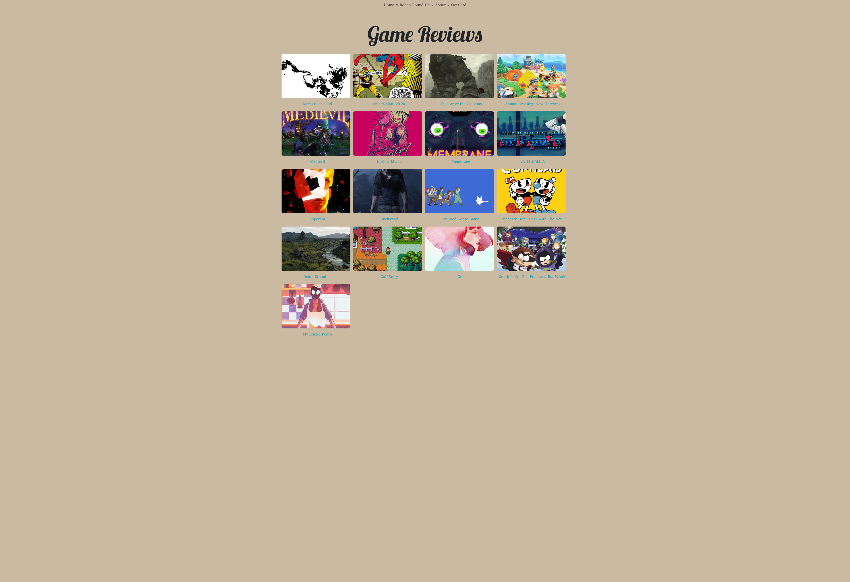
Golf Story (389, 277)
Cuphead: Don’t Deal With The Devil (532, 219)
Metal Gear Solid (317, 104)
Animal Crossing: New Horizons (532, 104)
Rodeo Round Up (415, 5)
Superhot (317, 219)
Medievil (317, 162)
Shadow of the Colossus (461, 104)
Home (389, 5)
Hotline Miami (389, 162)
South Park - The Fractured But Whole (532, 277)
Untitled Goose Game (460, 219)
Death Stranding (317, 277)
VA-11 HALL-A (532, 162)
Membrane (461, 162)
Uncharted (389, 219)
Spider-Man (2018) (389, 104)
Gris (461, 277)
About (440, 5)
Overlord (458, 5)
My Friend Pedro (317, 334)
